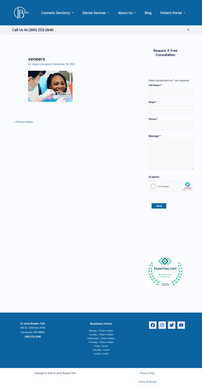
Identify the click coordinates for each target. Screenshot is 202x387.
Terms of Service (147, 381)
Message (155, 136)
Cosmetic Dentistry (55, 12)
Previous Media (23, 121)
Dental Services (94, 12)
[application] (72, 13)
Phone (153, 119)
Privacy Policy (147, 373)
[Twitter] (171, 325)
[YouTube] (181, 325)
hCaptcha (154, 176)
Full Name (155, 85)
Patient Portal (171, 12)
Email (152, 102)
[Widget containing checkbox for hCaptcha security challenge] (171, 186)
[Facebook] (152, 325)
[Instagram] (162, 325)
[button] (188, 30)
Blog (148, 12)
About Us (125, 12)
